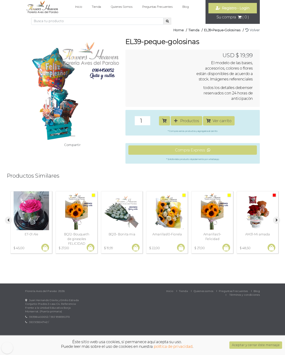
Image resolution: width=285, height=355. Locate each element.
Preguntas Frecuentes (157, 7)
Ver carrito (221, 120)
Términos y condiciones (244, 294)
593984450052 (38, 316)
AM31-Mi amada (257, 234)
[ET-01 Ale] (31, 210)
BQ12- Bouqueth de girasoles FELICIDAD (76, 238)
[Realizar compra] (45, 248)
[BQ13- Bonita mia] (122, 210)
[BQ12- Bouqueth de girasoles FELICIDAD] (76, 210)
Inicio (78, 7)
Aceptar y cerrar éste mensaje (256, 345)
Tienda (96, 7)
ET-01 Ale (31, 234)
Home (178, 30)
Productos (188, 120)
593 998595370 (60, 316)
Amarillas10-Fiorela (167, 234)
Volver (254, 30)
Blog (185, 7)
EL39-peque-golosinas (222, 30)
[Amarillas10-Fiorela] (167, 210)
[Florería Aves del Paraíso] (42, 7)
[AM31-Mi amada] (257, 210)
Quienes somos (121, 7)
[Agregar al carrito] (164, 120)
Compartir (72, 145)
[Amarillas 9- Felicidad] (212, 210)
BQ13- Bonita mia (122, 234)
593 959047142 (38, 322)
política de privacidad (173, 346)
